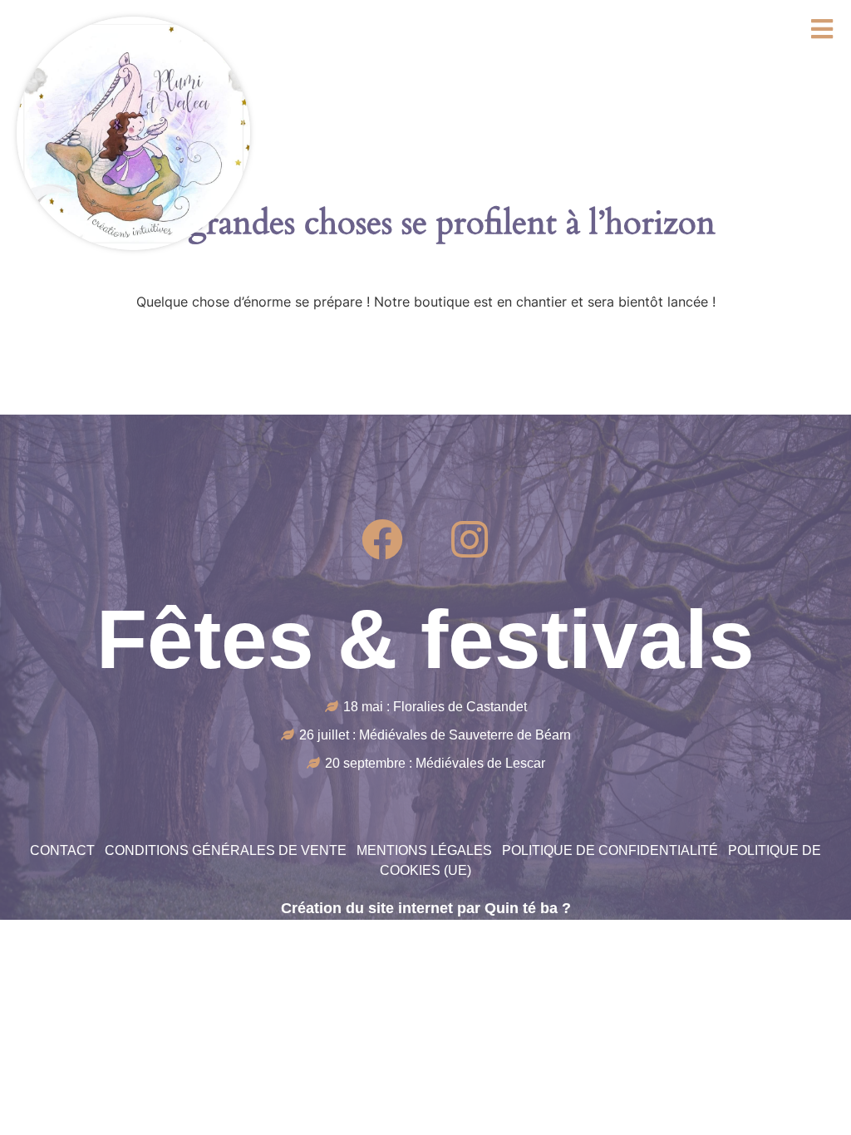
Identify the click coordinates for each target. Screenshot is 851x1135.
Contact (62, 850)
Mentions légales (424, 850)
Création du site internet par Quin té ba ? (426, 908)
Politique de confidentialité (610, 850)
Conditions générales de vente (226, 850)
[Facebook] (382, 539)
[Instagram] (469, 539)
